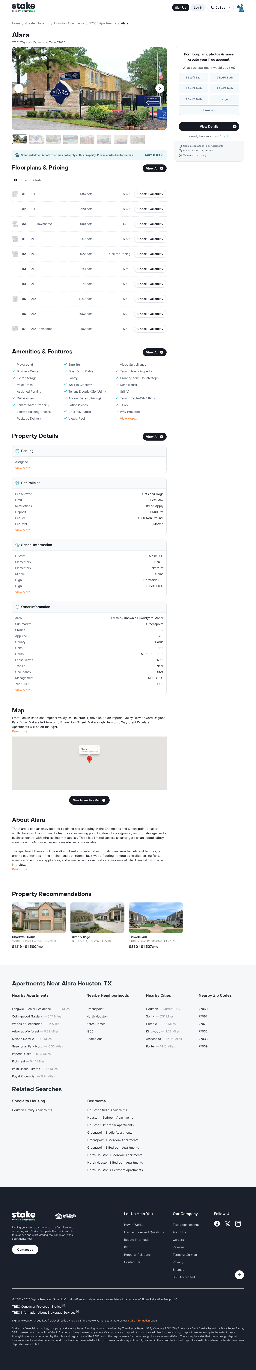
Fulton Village (80, 937)
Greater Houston (37, 23)
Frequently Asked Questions (144, 1232)
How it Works (133, 1225)
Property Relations (137, 1254)
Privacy (178, 1262)
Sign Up (180, 7)
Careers (178, 1240)
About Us (179, 1232)
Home (16, 23)
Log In (198, 7)
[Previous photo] (18, 88)
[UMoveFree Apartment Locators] (23, 1216)
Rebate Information (137, 1240)
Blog (127, 1247)
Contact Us (132, 1262)
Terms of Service (185, 1254)
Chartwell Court (23, 937)
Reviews (178, 1247)
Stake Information (139, 1320)
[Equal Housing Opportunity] (65, 1216)
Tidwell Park (138, 937)
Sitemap (178, 1269)
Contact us (25, 1249)
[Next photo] (159, 88)
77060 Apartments (102, 23)
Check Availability (150, 194)
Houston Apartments (69, 23)
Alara (20, 35)
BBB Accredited (184, 1277)
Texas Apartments (186, 1225)
